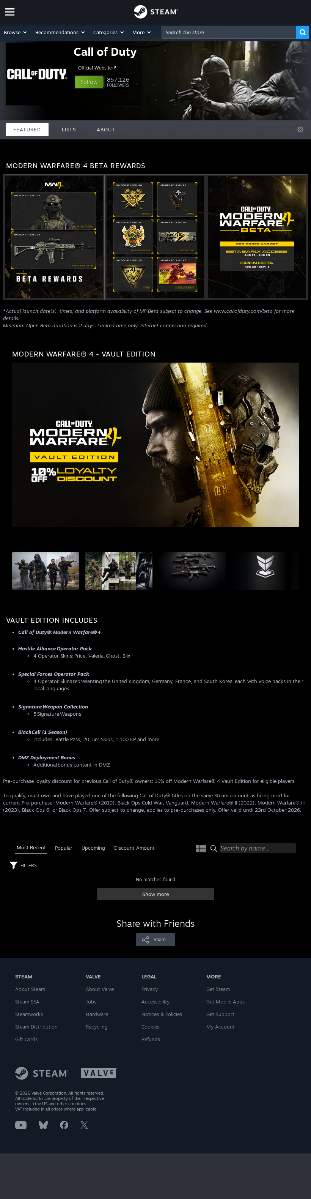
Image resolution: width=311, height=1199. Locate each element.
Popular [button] (63, 848)
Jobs (91, 1002)
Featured (27, 129)
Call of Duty (105, 51)
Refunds (150, 1039)
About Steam (30, 989)
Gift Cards (26, 1039)
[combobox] (229, 32)
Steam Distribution (36, 1027)
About (106, 129)
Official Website (95, 68)
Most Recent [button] (31, 847)
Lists (69, 129)
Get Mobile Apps (225, 1002)
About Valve (100, 989)
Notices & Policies (161, 1014)
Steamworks (29, 1014)
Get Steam (218, 989)
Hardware (97, 1014)
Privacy (149, 989)
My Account (220, 1027)
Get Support (220, 1014)
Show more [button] (155, 894)
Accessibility (155, 1002)
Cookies (150, 1027)
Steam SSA (27, 1002)
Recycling (97, 1027)
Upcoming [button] (93, 848)
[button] (15, 32)
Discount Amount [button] (134, 848)
